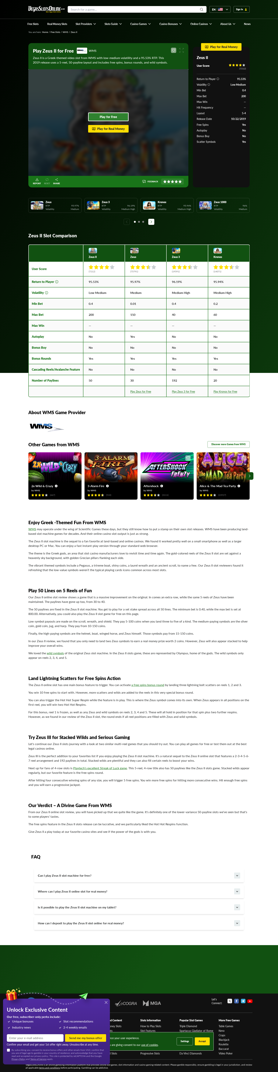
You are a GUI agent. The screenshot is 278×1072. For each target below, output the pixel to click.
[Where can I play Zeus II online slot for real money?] (237, 891)
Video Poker (226, 1053)
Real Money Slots (111, 1026)
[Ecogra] (126, 1003)
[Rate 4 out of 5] (176, 181)
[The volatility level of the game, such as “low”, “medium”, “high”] (208, 84)
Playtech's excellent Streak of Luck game (100, 768)
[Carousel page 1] (135, 222)
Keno (221, 1030)
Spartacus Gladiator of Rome (196, 1030)
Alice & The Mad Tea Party (218, 486)
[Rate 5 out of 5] (180, 181)
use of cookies (149, 1045)
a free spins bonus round (147, 685)
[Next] (151, 222)
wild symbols (55, 653)
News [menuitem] (247, 24)
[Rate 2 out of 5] (168, 181)
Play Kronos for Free (225, 391)
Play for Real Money (111, 129)
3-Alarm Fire (96, 486)
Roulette (223, 1044)
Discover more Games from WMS (228, 444)
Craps (222, 1035)
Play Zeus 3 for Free (183, 391)
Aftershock (151, 486)
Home (45, 32)
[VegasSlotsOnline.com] (46, 9)
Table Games (226, 1026)
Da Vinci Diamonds (190, 1053)
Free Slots (55, 32)
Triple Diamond (188, 1026)
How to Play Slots (150, 1026)
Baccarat (224, 1049)
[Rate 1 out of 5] (164, 181)
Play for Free (108, 117)
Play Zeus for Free (140, 391)
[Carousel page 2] (139, 222)
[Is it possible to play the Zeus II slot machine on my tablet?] (237, 907)
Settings (185, 1041)
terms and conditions (49, 1067)
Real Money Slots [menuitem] (57, 24)
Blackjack (224, 1040)
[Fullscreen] (181, 50)
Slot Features (147, 1030)
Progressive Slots (150, 1053)
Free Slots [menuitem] (33, 24)
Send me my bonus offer (85, 1038)
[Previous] (127, 222)
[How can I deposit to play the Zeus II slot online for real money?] (237, 923)
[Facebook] (236, 1001)
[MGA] (152, 1003)
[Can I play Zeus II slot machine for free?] (237, 876)
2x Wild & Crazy (42, 486)
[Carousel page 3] (143, 222)
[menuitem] (85, 24)
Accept (202, 1041)
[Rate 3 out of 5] (172, 181)
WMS (65, 32)
